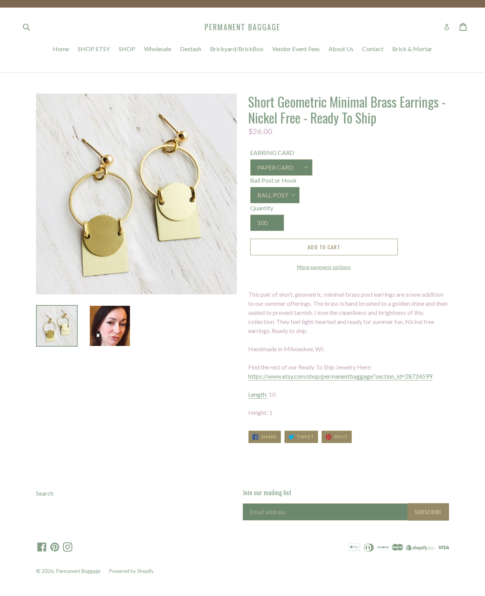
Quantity (261, 207)
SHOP (127, 48)
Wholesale (157, 48)
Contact (372, 48)
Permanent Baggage (242, 26)
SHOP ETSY (94, 48)
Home (61, 48)
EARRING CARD (272, 152)
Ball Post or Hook (273, 180)
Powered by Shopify (131, 571)
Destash (190, 48)
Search (44, 493)
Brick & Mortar (412, 48)
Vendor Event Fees (296, 48)
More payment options (324, 267)
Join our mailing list (266, 492)
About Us (341, 48)
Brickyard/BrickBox (236, 48)
